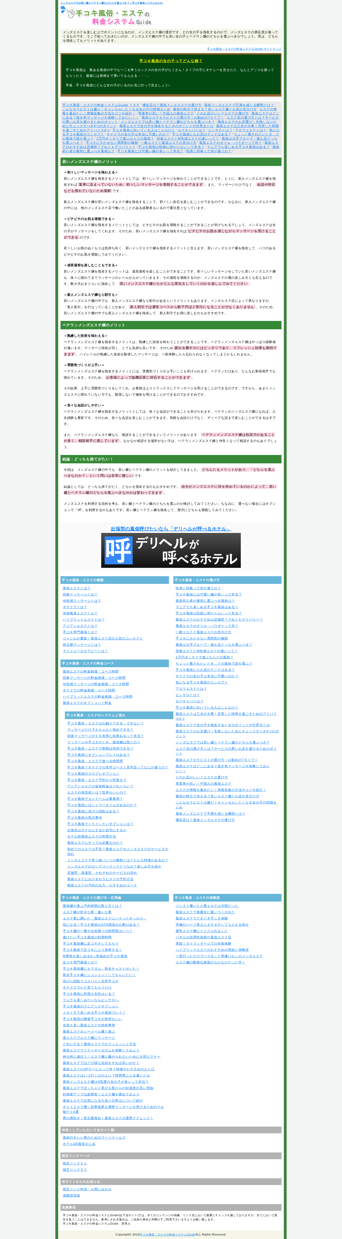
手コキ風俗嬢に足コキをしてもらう (91, 943)
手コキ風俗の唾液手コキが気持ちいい (92, 1019)
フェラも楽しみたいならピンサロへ (91, 1000)
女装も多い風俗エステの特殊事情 (89, 1025)
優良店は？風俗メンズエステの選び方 (172, 105)
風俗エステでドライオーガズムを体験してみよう (101, 1050)
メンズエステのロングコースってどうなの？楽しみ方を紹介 (114, 866)
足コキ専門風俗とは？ (80, 962)
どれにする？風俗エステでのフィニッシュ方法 (99, 1044)
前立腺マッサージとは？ (82, 644)
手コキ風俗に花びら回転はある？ (93, 811)
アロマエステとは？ (251, 130)
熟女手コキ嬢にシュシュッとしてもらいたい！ (99, 975)
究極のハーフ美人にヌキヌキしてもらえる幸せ (212, 924)
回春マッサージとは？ (80, 594)
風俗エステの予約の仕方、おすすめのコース (102, 885)
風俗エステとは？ (77, 588)
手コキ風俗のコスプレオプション (93, 773)
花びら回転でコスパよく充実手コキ (91, 981)
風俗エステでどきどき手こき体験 (202, 918)
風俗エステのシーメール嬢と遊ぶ (89, 1031)
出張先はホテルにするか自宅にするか (97, 830)
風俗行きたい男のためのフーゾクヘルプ (94, 1137)
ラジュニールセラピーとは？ (85, 651)
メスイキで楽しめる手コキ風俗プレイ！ (94, 1012)
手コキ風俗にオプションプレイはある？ (98, 755)
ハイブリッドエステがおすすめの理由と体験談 (212, 950)
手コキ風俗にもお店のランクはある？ (201, 134)
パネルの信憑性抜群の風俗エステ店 (203, 937)
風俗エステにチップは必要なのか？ (95, 843)
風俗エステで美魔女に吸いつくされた (205, 912)
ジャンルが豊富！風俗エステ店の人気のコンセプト (103, 638)
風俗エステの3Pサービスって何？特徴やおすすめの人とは (108, 1069)
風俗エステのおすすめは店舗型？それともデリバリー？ (219, 619)
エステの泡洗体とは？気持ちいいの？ (97, 792)
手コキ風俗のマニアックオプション (91, 1006)
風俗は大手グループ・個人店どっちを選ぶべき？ (214, 644)
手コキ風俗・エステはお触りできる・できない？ (105, 723)
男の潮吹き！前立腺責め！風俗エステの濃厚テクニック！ (108, 1118)
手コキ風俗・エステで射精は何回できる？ (100, 748)
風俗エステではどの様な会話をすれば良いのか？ (101, 1063)
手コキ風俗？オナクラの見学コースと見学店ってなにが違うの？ (117, 767)
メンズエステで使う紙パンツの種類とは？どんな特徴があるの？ (117, 860)
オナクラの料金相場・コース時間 (89, 690)
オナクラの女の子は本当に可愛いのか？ (138, 134)
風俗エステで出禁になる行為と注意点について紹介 (103, 1100)
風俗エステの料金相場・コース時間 (91, 671)
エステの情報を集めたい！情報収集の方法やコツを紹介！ (221, 790)
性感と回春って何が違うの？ (208, 151)
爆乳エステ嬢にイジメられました (202, 931)
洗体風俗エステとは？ (80, 613)
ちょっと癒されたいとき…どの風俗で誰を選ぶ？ (214, 663)
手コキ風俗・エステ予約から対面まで (97, 780)
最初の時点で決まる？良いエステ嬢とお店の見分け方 (215, 109)
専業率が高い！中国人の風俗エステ (166, 113)
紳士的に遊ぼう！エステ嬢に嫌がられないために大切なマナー (112, 1056)
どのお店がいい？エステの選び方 (223, 113)
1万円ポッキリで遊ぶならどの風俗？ (125, 138)
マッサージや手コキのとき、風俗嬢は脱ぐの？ (104, 742)
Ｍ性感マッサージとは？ (82, 601)
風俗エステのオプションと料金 (87, 703)
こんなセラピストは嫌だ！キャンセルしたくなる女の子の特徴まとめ (116, 109)
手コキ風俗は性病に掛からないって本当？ (171, 147)
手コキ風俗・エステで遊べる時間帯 (95, 761)
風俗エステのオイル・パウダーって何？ (230, 143)
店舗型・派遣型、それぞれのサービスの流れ (102, 873)
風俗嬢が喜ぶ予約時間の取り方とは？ (92, 906)
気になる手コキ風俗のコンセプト (202, 682)
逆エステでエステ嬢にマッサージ (89, 1038)
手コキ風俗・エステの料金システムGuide (167, 1234)
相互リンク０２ (75, 1170)
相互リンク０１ (75, 1163)
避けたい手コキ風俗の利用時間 (87, 937)
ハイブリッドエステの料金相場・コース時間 (98, 696)
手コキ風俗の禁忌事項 (84, 817)
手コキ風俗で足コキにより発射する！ (92, 950)
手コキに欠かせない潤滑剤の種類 (112, 143)
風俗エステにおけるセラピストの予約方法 (100, 879)
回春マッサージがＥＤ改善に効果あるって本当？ (105, 736)
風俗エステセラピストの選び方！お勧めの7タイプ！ (183, 117)
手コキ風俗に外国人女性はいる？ (89, 994)
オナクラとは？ (75, 607)
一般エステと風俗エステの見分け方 (169, 143)
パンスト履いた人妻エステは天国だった (207, 906)
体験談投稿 (71, 1195)
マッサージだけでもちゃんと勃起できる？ (100, 729)
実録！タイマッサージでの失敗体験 (203, 943)
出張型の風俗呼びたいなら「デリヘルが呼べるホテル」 (171, 528)
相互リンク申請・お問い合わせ (87, 1189)
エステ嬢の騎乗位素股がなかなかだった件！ (210, 962)
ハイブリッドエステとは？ (84, 619)
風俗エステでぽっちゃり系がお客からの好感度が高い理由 (108, 1088)
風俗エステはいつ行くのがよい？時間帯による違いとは (106, 1075)
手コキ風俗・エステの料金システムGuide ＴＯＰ (101, 105)
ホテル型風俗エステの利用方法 (91, 836)
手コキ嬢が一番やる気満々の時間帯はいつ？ (98, 931)
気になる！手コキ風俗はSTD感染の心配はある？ (101, 924)
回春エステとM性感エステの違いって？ (188, 138)
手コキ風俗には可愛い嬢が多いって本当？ (150, 151)
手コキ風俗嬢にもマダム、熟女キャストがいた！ (101, 968)
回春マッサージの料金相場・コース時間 (94, 678)
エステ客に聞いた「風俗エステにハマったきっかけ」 (105, 918)
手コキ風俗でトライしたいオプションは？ (100, 824)
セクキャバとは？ (192, 130)
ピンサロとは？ (220, 130)
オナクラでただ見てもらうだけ (87, 987)
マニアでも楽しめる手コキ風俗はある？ (238, 147)
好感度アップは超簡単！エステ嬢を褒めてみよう (101, 1094)
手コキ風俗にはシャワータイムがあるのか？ (102, 805)
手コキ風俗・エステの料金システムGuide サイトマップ (244, 49)
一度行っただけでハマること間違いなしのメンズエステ (219, 956)
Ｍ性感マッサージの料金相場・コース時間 (96, 684)
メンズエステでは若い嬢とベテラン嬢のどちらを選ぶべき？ (168, 122)
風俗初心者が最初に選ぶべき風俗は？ (205, 601)
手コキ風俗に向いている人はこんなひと (143, 130)
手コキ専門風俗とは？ (80, 632)
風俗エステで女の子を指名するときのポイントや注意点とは (166, 126)
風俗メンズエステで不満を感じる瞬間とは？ (239, 105)
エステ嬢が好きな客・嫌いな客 (87, 912)
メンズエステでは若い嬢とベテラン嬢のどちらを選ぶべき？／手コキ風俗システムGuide (111, 3)
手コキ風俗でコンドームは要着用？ (95, 799)
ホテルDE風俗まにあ (79, 1144)
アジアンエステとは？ (80, 626)
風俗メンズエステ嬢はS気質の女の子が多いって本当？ (106, 1082)
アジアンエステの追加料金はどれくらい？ (100, 786)
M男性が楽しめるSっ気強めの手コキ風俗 (95, 956)
